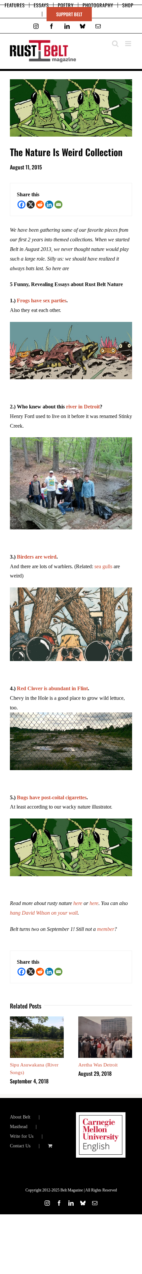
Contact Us (20, 1145)
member (105, 929)
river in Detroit (83, 406)
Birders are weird (36, 557)
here (77, 903)
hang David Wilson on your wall (44, 913)
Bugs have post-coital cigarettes (52, 797)
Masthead (18, 1126)
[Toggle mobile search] (115, 43)
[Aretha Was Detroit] (105, 1019)
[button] (15, 1051)
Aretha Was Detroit (98, 1064)
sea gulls (103, 566)
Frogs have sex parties (41, 300)
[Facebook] (21, 205)
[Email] (58, 205)
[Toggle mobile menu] (128, 43)
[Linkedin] (49, 205)
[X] (31, 205)
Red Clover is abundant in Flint (52, 688)
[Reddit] (40, 205)
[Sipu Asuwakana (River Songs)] (37, 1019)
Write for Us (21, 1136)
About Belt (20, 1117)
